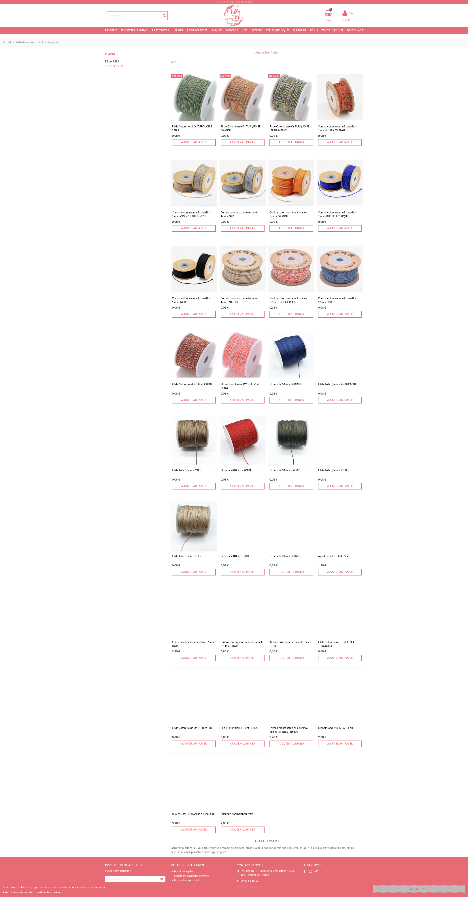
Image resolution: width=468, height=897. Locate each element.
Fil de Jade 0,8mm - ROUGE (236, 470)
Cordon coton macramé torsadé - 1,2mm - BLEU (337, 300)
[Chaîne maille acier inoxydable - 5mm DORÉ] (194, 612)
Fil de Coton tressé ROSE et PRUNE (192, 384)
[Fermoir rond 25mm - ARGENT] (340, 698)
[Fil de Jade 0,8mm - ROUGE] (242, 440)
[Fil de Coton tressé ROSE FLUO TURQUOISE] (340, 612)
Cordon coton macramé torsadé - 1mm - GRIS (239, 214)
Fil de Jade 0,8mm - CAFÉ (186, 470)
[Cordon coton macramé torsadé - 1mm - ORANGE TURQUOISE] (194, 183)
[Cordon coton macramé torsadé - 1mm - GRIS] (242, 183)
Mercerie (232, 30)
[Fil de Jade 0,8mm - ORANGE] (291, 526)
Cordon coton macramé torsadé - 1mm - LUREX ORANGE (337, 128)
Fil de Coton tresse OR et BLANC (239, 728)
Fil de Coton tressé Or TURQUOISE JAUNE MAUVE (289, 128)
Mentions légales (183, 871)
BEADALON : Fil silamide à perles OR (193, 814)
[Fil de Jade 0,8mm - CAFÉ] (194, 440)
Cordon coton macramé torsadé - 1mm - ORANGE (288, 214)
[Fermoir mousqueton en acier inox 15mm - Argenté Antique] (291, 698)
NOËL (245, 30)
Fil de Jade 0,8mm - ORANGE (286, 556)
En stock (116, 66)
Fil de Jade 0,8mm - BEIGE (187, 556)
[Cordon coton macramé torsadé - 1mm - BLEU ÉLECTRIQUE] (340, 183)
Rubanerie (299, 30)
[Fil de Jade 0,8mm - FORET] (340, 440)
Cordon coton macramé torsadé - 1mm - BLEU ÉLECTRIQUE (337, 214)
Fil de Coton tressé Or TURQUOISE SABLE (192, 128)
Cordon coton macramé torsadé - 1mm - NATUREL (239, 300)
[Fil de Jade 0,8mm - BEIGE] (194, 526)
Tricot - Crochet (332, 30)
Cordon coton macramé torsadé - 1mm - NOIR (191, 300)
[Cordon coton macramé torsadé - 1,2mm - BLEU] (340, 268)
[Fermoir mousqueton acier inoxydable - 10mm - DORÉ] (242, 612)
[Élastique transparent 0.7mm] (242, 784)
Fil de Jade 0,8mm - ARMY (284, 470)
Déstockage (355, 30)
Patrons (257, 30)
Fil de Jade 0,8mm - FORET (333, 470)
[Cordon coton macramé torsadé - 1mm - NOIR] (194, 268)
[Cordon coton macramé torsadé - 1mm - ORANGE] (291, 183)
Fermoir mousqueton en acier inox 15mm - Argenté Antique (288, 730)
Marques (216, 30)
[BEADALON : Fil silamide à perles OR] (194, 784)
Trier (173, 62)
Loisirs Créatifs (197, 30)
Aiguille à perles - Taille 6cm (333, 556)
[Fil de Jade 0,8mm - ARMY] (291, 440)
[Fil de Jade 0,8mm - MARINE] (291, 354)
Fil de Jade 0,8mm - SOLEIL (236, 556)
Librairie (178, 30)
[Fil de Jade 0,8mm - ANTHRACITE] (340, 354)
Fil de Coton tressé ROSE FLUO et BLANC (240, 386)
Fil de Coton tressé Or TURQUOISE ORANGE (241, 128)
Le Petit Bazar (160, 30)
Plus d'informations (15, 892)
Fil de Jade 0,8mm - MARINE (285, 384)
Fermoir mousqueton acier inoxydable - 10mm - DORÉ (242, 644)
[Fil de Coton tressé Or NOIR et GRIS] (194, 698)
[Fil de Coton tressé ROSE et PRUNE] (194, 354)
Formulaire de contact (186, 880)
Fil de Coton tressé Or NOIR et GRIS (192, 728)
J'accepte (419, 889)
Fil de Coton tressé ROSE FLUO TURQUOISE (336, 644)
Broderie (111, 30)
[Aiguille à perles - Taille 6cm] (340, 526)
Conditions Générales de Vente (191, 876)
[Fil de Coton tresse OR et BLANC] (242, 698)
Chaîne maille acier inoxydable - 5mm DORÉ (193, 644)
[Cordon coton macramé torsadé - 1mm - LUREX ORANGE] (340, 97)
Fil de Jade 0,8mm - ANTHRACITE (337, 384)
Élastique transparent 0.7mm (237, 814)
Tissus (314, 30)
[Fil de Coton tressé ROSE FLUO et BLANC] (242, 354)
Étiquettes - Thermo (133, 30)
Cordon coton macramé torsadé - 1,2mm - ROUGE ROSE (288, 300)
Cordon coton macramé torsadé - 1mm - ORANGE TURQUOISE (191, 214)
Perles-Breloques (277, 30)
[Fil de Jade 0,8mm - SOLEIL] (242, 526)
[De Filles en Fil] (234, 15)
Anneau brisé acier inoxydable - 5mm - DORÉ (291, 644)
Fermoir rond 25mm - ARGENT (335, 728)
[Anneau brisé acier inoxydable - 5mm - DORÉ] (291, 612)
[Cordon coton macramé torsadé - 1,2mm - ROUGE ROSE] (291, 268)
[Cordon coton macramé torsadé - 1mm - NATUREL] (242, 268)
